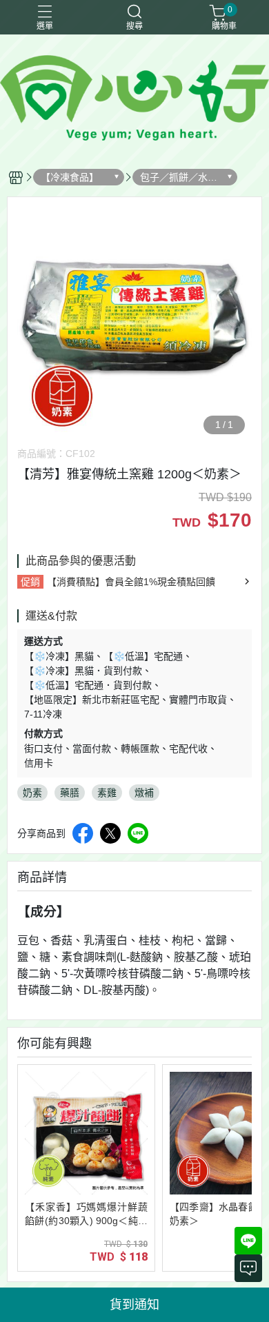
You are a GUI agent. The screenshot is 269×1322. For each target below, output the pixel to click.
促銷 (30, 581)
